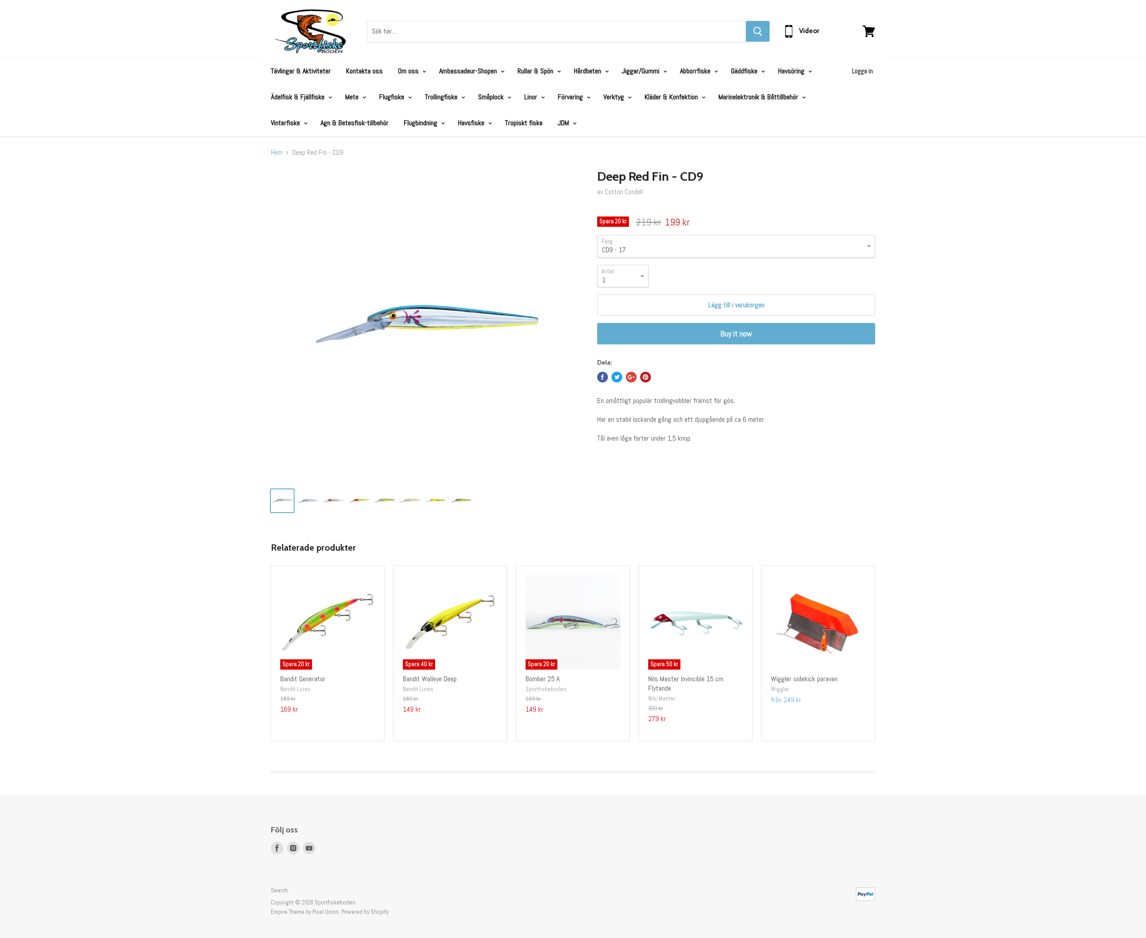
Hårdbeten (588, 71)
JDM (564, 122)
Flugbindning (421, 122)
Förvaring (571, 97)
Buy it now (736, 333)
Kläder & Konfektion (672, 97)
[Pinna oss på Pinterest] (645, 377)
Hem (276, 153)
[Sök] (758, 31)
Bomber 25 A (543, 678)
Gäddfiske (745, 71)
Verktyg (614, 97)
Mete (352, 97)
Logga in (862, 71)
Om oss (409, 71)
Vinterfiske (286, 122)
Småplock (491, 97)
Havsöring (792, 71)
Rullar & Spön (536, 71)
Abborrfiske (696, 71)
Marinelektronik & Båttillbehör (759, 97)
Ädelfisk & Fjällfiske (298, 97)
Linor (531, 97)
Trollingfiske (442, 97)
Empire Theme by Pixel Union (305, 912)
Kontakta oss (364, 71)
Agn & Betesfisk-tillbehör (355, 122)
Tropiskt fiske (524, 122)
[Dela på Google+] (631, 377)
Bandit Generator (302, 678)
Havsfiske (472, 122)
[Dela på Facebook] (602, 377)
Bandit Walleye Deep (430, 678)
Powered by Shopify (365, 912)
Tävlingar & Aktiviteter (301, 71)
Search (279, 890)
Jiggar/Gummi (641, 71)
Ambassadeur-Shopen (469, 71)
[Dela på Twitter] (616, 377)
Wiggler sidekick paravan (804, 678)
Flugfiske (392, 97)
